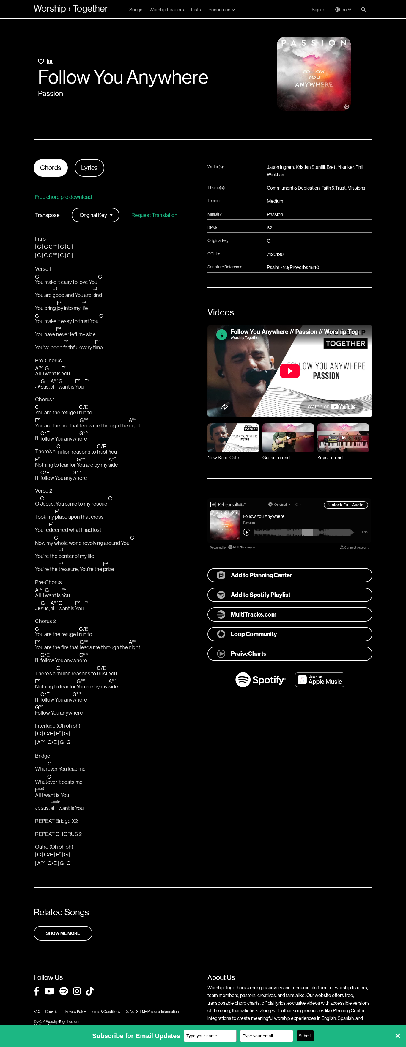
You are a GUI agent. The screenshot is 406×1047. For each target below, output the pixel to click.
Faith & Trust (333, 188)
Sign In (318, 9)
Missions (356, 188)
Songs (135, 9)
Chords (50, 168)
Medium (275, 201)
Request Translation (154, 215)
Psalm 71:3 (277, 267)
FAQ (37, 1011)
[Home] (71, 9)
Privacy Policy (75, 1011)
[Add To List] (50, 61)
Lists (196, 9)
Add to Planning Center (261, 575)
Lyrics (89, 168)
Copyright (53, 1011)
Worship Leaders (167, 9)
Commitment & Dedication (293, 188)
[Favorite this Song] (41, 61)
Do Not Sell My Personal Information (152, 1011)
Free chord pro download (63, 197)
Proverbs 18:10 (304, 267)
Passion (50, 93)
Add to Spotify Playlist (260, 594)
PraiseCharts (248, 653)
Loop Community (254, 634)
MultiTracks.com (253, 614)
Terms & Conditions (105, 1011)
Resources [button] (219, 9)
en (344, 9)
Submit (305, 1035)
